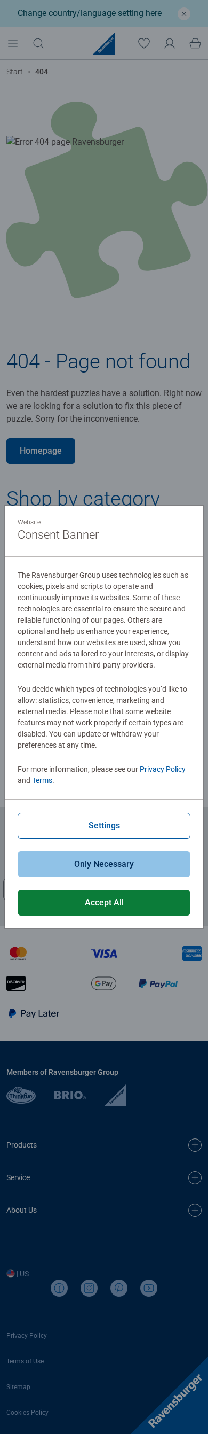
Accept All (104, 902)
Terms (42, 780)
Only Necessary (104, 864)
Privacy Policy (163, 769)
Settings (104, 825)
